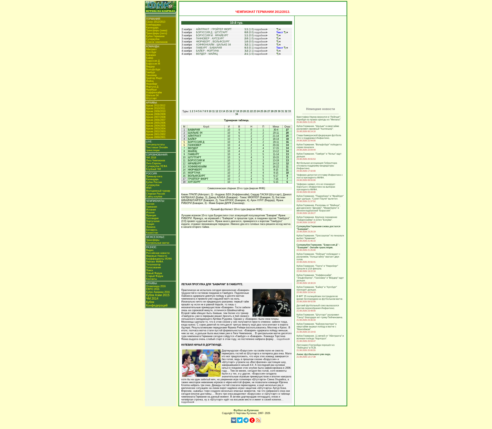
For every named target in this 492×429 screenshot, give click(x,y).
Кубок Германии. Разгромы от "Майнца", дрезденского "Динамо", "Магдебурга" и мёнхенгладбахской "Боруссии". (318, 208)
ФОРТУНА (213, 50)
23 (254, 111)
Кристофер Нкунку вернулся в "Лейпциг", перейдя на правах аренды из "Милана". (319, 118)
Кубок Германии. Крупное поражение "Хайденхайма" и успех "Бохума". (317, 218)
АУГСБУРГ (218, 38)
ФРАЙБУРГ (221, 35)
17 (234, 111)
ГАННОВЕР (202, 38)
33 (289, 111)
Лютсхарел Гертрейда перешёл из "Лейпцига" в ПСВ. (316, 346)
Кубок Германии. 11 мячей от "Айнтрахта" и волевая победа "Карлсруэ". (320, 337)
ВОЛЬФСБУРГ (221, 41)
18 (237, 111)
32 (286, 111)
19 (241, 111)
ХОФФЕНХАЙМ (205, 44)
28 (272, 111)
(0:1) (249, 47)
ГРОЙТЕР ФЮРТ (222, 29)
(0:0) (249, 32)
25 (261, 111)
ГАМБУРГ (201, 47)
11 (213, 111)
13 (220, 111)
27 (268, 111)
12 (216, 111)
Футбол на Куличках (246, 410)
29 (275, 111)
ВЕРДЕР (201, 53)
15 (227, 111)
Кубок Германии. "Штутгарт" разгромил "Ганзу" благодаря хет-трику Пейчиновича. (320, 316)
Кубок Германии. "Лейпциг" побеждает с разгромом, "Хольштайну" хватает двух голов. (318, 257)
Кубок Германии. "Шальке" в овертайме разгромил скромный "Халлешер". (318, 127)
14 (223, 111)
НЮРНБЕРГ (203, 41)
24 (258, 111)
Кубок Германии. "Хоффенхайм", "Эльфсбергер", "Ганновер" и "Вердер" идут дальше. (320, 278)
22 (251, 111)
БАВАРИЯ (216, 47)
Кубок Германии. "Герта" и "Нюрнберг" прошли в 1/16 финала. (317, 267)
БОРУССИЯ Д (204, 32)
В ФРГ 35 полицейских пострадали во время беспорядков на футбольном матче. (320, 297)
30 (279, 111)
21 (248, 111)
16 (230, 111)
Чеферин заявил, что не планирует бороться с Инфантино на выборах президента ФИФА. (316, 187)
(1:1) (249, 44)
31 (282, 111)
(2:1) (249, 50)
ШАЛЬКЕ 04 (224, 44)
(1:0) (249, 29)
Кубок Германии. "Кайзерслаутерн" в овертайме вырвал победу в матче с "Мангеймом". (317, 327)
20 (244, 111)
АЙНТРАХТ (202, 29)
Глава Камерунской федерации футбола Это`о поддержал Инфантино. (319, 136)
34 (236, 114)
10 (210, 111)
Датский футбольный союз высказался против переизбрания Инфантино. (318, 307)
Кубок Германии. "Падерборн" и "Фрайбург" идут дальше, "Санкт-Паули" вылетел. (320, 197)
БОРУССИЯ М (204, 35)
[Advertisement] (236, 83)
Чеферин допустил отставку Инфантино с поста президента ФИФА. (320, 176)
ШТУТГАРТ (221, 32)
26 (265, 111)
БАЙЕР (200, 50)
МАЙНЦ (213, 53)
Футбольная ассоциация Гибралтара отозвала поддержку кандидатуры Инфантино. (317, 166)
